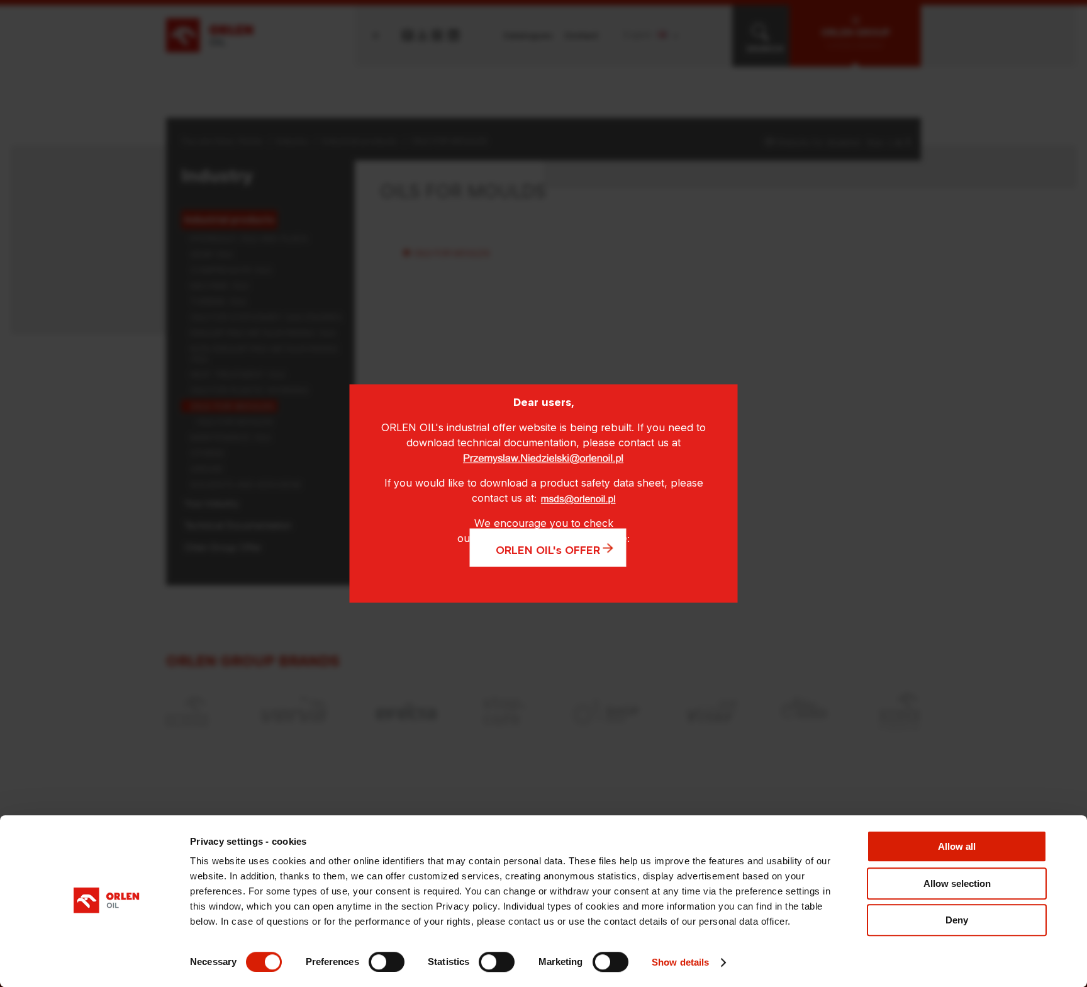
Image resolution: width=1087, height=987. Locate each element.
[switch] (386, 962)
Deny (956, 920)
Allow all (957, 846)
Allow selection (957, 883)
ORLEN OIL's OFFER (548, 549)
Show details (680, 962)
